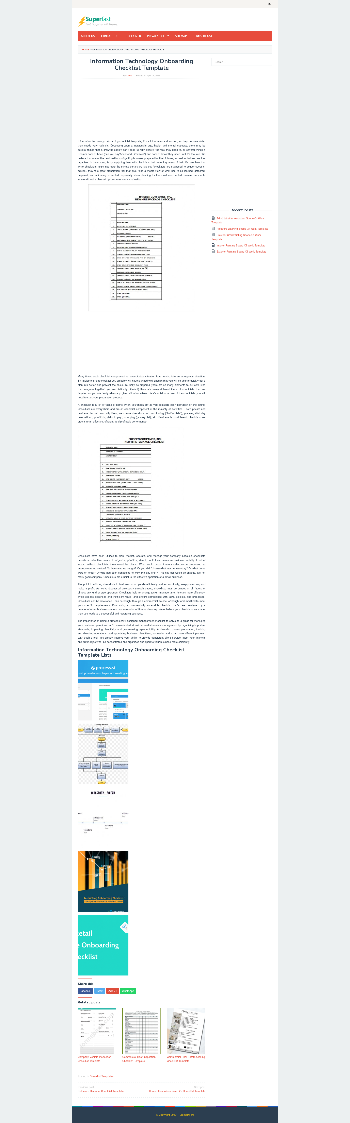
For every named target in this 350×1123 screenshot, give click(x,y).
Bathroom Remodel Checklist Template (101, 1089)
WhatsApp (128, 991)
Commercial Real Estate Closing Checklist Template (186, 1059)
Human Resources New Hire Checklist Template (177, 1089)
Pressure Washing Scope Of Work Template (242, 228)
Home (85, 49)
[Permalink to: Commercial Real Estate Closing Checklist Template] (186, 1031)
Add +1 (112, 991)
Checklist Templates (102, 1076)
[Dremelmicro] (98, 21)
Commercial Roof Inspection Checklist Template (139, 1059)
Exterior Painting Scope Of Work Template (241, 251)
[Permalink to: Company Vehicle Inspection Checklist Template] (97, 1031)
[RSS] (269, 4)
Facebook (85, 991)
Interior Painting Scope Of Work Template (241, 245)
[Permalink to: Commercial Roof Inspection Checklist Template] (141, 1031)
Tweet (99, 991)
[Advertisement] (141, 111)
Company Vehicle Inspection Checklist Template (94, 1059)
